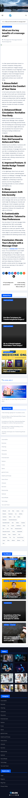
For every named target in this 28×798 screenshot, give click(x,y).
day (14, 516)
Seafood (4, 494)
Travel (4, 540)
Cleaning (4, 446)
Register (3, 779)
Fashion (4, 461)
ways (8, 540)
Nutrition (4, 486)
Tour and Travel (6, 505)
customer (4, 516)
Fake (13, 522)
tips (14, 537)
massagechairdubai (17, 39)
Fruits (3, 465)
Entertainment (5, 457)
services (4, 534)
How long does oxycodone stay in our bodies (12, 370)
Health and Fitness (7, 26)
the (10, 537)
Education (4, 454)
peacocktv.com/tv (6, 531)
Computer (4, 450)
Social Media (5, 497)
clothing (20, 513)
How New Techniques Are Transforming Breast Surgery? (13, 318)
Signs (9, 534)
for (8, 525)
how (24, 525)
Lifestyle (4, 483)
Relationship (5, 490)
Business (4, 443)
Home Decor (5, 479)
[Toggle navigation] (2, 15)
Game (3, 468)
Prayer (13, 531)
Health (12, 525)
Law (3, 528)
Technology (5, 501)
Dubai (19, 516)
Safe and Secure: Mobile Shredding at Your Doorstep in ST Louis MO (12, 427)
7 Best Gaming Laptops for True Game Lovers (13, 412)
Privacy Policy (4, 786)
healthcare (18, 525)
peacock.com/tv (18, 528)
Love (7, 528)
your (3, 543)
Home (3, 21)
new (12, 528)
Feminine (23, 522)
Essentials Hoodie (6, 522)
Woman (13, 540)
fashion (17, 522)
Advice (17, 510)
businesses (10, 513)
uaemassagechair (7, 41)
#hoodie (4, 510)
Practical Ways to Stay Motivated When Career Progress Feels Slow (12, 595)
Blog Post (3, 782)
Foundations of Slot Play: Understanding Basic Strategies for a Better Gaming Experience (13, 422)
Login (2, 775)
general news (5, 472)
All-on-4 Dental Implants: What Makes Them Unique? (12, 344)
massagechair (8, 39)
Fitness (4, 525)
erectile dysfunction (13, 519)
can (16, 513)
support (14, 534)
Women (18, 540)
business (4, 513)
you (23, 540)
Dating (10, 516)
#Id (9, 510)
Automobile (5, 439)
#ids (13, 510)
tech (19, 534)
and (22, 510)
